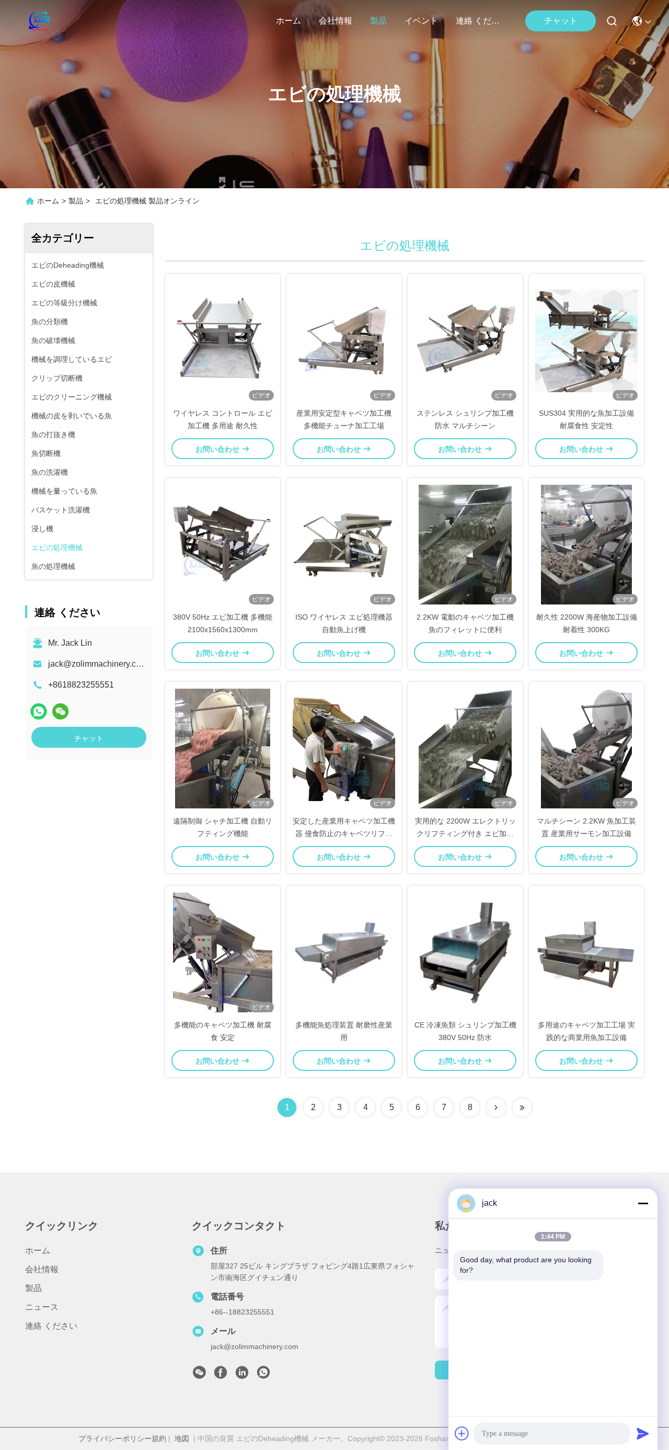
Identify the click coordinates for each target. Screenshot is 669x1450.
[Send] (643, 1433)
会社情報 (335, 20)
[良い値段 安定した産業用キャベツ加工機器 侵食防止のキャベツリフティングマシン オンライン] (344, 748)
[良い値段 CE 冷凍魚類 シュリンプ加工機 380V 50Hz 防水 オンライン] (465, 952)
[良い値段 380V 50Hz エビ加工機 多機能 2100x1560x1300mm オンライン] (222, 544)
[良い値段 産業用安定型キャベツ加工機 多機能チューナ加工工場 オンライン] (344, 340)
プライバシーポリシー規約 (122, 1438)
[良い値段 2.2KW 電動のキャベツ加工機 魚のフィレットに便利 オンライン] (465, 544)
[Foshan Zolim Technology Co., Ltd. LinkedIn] (242, 1375)
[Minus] (643, 1203)
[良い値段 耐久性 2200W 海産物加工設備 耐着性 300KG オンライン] (586, 544)
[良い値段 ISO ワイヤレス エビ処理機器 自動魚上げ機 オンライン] (344, 544)
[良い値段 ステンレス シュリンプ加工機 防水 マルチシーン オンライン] (465, 340)
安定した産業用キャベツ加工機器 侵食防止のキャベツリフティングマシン (344, 833)
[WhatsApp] (38, 711)
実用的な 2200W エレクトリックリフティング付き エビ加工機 (465, 833)
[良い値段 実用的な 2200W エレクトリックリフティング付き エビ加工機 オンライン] (465, 748)
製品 (378, 20)
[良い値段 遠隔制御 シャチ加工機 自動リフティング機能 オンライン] (222, 748)
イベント (421, 20)
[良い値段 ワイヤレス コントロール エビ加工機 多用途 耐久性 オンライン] (222, 340)
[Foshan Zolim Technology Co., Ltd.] (38, 21)
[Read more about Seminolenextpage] (496, 1107)
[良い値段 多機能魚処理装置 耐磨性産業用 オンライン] (344, 952)
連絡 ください (481, 20)
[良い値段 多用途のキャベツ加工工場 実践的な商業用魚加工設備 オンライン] (586, 952)
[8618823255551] (263, 1375)
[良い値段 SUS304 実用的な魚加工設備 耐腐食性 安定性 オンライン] (586, 340)
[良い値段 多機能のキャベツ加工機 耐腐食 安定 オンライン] (222, 952)
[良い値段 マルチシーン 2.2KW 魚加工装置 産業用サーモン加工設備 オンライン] (586, 748)
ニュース (42, 1307)
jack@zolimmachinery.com (97, 663)
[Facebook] (220, 1375)
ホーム (288, 20)
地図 (182, 1438)
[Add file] (462, 1433)
